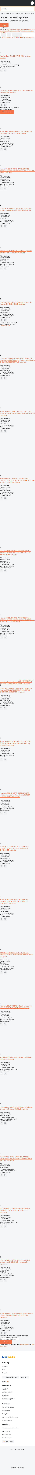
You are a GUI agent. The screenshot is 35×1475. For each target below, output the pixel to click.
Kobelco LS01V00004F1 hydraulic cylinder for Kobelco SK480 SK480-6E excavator (16, 303)
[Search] (32, 9)
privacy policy (24, 1344)
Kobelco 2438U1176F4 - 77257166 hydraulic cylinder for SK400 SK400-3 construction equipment (15, 1262)
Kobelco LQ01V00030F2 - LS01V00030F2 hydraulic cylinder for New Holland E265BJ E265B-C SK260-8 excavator (15, 795)
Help (3, 1369)
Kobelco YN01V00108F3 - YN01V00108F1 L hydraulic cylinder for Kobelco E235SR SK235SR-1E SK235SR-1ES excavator (17, 620)
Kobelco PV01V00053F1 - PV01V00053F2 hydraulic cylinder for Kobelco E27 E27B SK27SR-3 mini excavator (17, 171)
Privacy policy (6, 1410)
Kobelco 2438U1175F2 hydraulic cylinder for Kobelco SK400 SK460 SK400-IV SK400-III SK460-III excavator (15, 743)
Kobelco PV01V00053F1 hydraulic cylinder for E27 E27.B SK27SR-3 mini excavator (16, 132)
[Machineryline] (2, 13)
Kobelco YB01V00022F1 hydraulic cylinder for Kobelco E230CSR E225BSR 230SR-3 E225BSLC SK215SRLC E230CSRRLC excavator (17, 360)
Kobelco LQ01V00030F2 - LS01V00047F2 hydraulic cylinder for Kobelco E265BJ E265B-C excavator (16, 954)
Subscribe (6, 1342)
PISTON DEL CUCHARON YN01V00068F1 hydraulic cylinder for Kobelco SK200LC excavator (15, 1210)
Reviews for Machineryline (10, 1417)
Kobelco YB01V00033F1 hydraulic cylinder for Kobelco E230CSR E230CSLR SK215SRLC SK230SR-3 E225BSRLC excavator (16, 690)
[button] (32, 3)
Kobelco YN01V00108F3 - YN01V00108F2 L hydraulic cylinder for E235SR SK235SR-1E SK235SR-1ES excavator (15, 552)
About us (4, 1366)
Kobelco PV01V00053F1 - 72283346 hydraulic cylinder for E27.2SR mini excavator (16, 252)
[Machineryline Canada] (13, 3)
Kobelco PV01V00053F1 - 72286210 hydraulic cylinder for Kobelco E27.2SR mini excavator (16, 209)
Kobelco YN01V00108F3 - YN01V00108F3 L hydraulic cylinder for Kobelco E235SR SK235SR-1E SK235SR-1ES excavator (17, 480)
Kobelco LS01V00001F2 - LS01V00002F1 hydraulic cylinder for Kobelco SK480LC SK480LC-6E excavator (14, 848)
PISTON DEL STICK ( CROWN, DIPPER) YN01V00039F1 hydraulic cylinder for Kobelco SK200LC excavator (16, 1159)
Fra (8, 1381)
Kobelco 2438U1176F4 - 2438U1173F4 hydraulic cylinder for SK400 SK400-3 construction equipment (16, 1315)
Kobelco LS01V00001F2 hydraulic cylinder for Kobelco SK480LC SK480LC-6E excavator (16, 1007)
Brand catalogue (7, 1420)
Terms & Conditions (8, 1407)
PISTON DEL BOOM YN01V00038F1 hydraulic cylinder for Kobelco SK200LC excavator (16, 1108)
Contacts (4, 1372)
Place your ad (7, 111)
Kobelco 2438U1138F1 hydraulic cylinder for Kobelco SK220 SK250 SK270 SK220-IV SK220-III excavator (17, 413)
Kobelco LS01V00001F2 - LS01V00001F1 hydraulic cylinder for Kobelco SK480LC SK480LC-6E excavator (14, 901)
